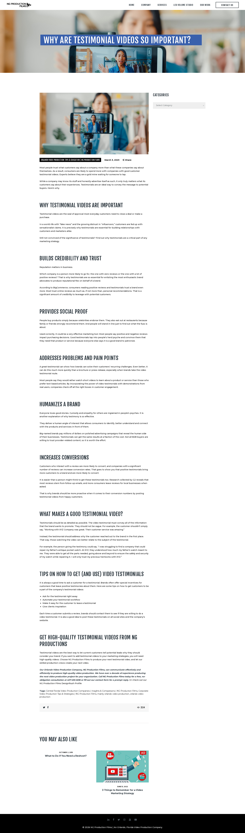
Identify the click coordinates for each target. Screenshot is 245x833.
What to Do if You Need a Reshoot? (66, 755)
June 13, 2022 (122, 787)
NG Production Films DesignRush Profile (61, 683)
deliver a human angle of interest (62, 423)
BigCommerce (60, 287)
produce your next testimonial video (111, 659)
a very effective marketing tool (82, 334)
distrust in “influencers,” (102, 224)
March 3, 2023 (111, 160)
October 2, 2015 (66, 752)
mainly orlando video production (113, 694)
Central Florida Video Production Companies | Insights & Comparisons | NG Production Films (92, 691)
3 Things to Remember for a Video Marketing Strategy (122, 792)
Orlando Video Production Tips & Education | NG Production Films (70, 160)
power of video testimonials (103, 383)
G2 (134, 480)
